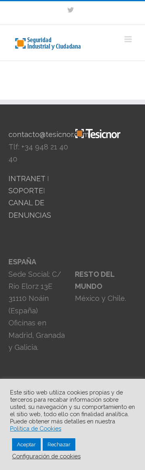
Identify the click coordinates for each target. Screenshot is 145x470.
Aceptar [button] (26, 444)
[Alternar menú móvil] (128, 39)
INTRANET (26, 178)
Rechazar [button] (59, 444)
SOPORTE (25, 190)
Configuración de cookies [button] (46, 456)
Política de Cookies (35, 428)
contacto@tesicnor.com (48, 134)
